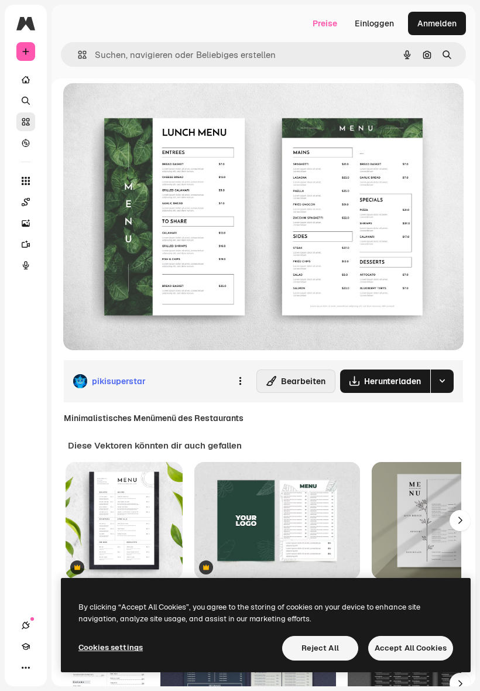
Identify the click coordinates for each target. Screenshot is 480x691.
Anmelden (437, 23)
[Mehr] (25, 667)
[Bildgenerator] (25, 223)
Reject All (320, 648)
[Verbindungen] (25, 625)
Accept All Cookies (411, 648)
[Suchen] (25, 100)
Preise (325, 23)
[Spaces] (25, 202)
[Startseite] (25, 79)
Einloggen (374, 23)
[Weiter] (460, 520)
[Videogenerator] (25, 244)
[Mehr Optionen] (240, 381)
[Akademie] (25, 646)
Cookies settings (110, 647)
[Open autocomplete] (77, 54)
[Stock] (25, 121)
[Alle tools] (25, 181)
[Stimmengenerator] (25, 265)
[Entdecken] (25, 143)
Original (138, 105)
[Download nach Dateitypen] (442, 381)
